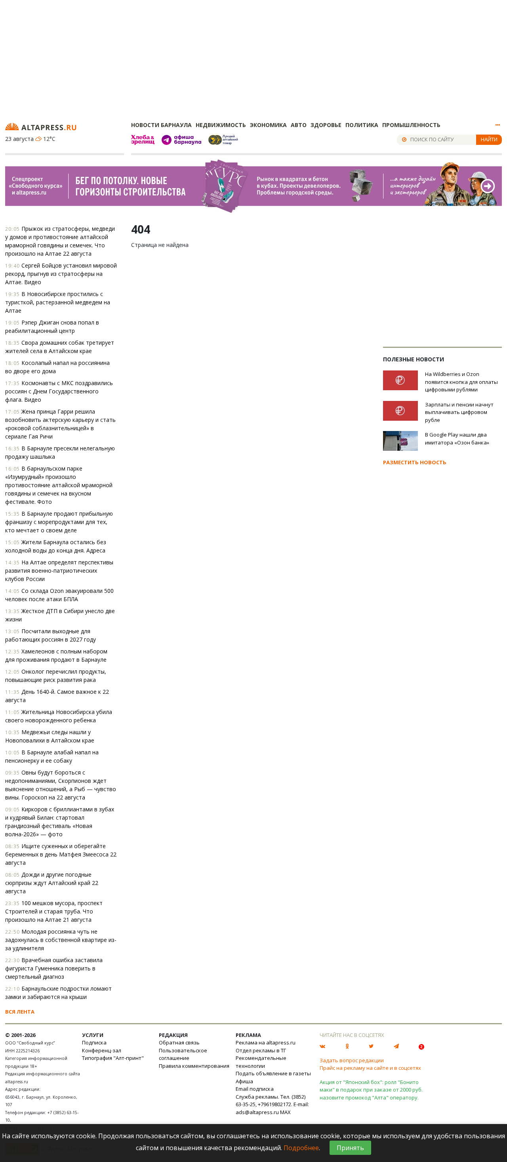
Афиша (244, 1081)
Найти (489, 139)
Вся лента (19, 1011)
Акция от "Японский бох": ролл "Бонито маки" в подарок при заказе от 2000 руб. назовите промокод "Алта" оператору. (371, 1089)
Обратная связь (179, 1042)
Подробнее (301, 1147)
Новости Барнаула (161, 125)
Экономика (268, 125)
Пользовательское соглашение (183, 1054)
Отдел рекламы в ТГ (261, 1050)
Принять (350, 1147)
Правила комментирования (194, 1065)
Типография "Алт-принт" (113, 1057)
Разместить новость (414, 462)
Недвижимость (221, 125)
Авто (299, 125)
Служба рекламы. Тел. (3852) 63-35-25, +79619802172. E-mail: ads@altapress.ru (272, 1104)
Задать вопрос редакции (352, 1060)
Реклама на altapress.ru (265, 1042)
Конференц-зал (101, 1050)
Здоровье (326, 125)
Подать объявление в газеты (273, 1073)
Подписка (94, 1042)
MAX (285, 1112)
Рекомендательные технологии (261, 1061)
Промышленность (411, 125)
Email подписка (255, 1088)
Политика (361, 125)
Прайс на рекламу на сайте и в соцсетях (370, 1067)
